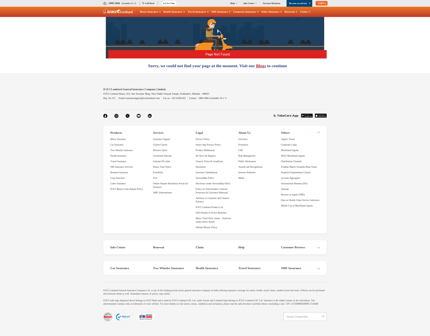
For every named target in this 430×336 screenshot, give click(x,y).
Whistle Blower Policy (206, 227)
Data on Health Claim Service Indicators (300, 200)
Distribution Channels (291, 161)
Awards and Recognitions (250, 167)
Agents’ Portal (288, 139)
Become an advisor (298, 3)
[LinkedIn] (150, 116)
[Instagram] (116, 116)
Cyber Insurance (118, 183)
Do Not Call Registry (206, 156)
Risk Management (246, 156)
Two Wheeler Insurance (121, 150)
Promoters (243, 144)
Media (241, 178)
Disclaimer (201, 167)
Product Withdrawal (205, 150)
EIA (155, 178)
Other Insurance (270, 12)
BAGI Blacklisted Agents (293, 156)
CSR (240, 150)
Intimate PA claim (161, 161)
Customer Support (161, 139)
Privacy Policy (203, 139)
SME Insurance (219, 12)
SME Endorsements (162, 192)
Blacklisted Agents (289, 150)
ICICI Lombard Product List (209, 207)
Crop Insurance (117, 178)
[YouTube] (139, 116)
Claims (304, 12)
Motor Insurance (149, 12)
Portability (158, 172)
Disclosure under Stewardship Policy (213, 183)
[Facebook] (105, 116)
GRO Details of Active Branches (211, 213)
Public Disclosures (247, 161)
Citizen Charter (160, 144)
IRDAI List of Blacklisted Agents (297, 205)
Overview (243, 139)
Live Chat (170, 3)
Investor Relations (271, 3)
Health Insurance (172, 12)
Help (232, 3)
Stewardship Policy (205, 178)
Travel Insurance (197, 12)
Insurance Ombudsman (206, 172)
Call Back (149, 3)
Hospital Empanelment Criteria (296, 172)
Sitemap (285, 189)
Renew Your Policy (162, 167)
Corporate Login (289, 144)
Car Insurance (116, 144)
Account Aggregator (290, 178)
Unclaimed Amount (162, 156)
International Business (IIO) (294, 183)
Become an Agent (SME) (293, 194)
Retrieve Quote (160, 150)
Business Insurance (119, 172)
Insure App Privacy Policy (208, 144)
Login (321, 3)
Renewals (290, 12)
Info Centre (249, 3)
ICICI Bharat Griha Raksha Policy (126, 189)
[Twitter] (127, 116)
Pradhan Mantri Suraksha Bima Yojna (299, 167)
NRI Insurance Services (121, 167)
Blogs (261, 66)
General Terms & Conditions (209, 161)
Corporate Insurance (244, 12)
